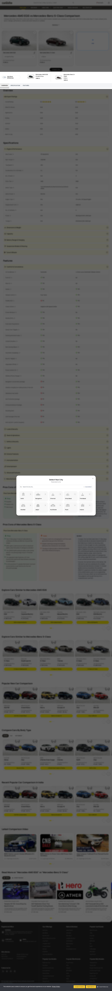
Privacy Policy (56, 986)
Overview (4, 85)
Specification (15, 85)
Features (26, 85)
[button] (102, 986)
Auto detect (88, 487)
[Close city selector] (92, 478)
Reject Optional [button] (90, 987)
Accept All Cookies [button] (79, 987)
